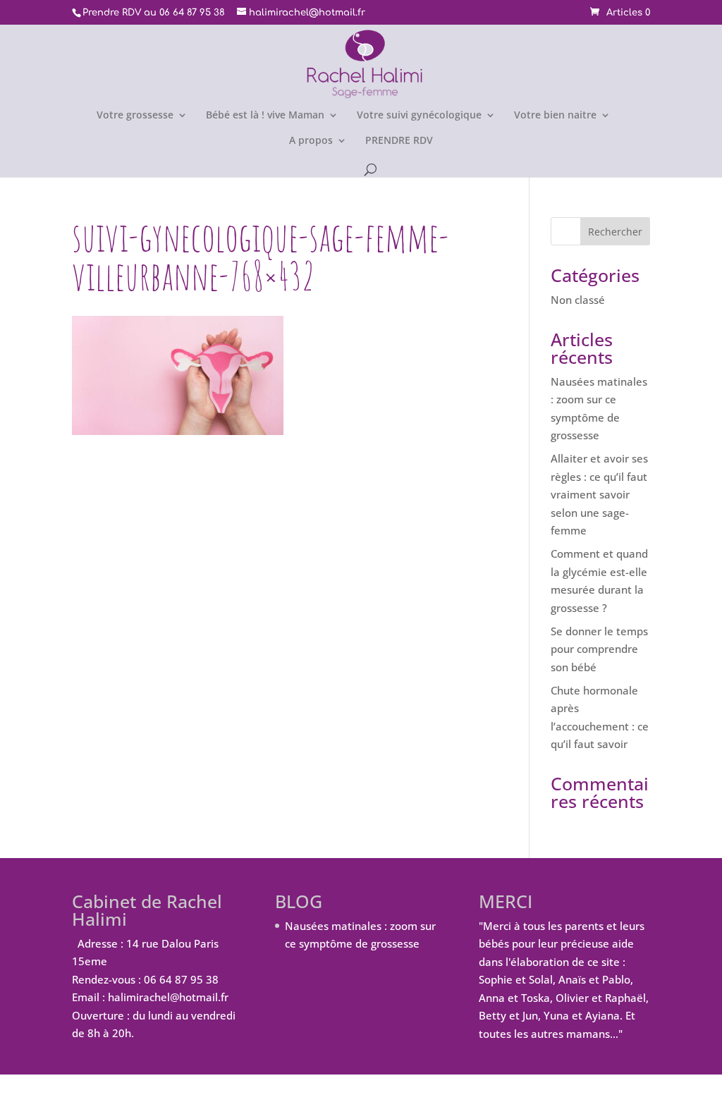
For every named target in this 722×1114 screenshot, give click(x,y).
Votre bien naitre (555, 115)
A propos (311, 141)
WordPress (314, 1094)
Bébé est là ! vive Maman (265, 115)
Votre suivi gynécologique (419, 115)
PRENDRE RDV (399, 141)
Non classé (578, 300)
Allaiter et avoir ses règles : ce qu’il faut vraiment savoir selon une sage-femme (599, 494)
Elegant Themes (166, 1094)
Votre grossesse (135, 115)
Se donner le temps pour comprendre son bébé (599, 649)
